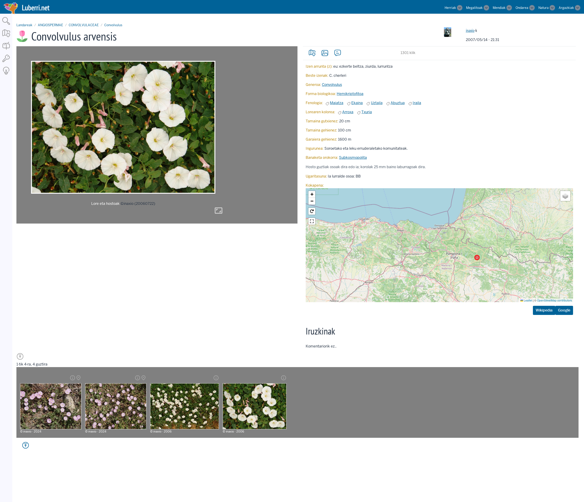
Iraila (417, 102)
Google (564, 310)
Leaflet (527, 300)
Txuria (366, 112)
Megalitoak (474, 8)
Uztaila (377, 102)
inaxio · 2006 (162, 431)
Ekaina (357, 102)
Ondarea (522, 8)
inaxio (470, 30)
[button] (311, 194)
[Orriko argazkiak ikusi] (324, 52)
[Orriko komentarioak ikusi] (337, 52)
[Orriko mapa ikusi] (312, 52)
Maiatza (336, 102)
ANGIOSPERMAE (50, 25)
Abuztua (398, 102)
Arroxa (347, 112)
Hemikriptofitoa (350, 93)
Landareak (24, 25)
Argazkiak (566, 8)
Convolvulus (113, 25)
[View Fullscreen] (311, 221)
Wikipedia (544, 310)
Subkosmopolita (353, 157)
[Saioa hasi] (6, 62)
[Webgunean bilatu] (6, 25)
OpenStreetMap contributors (554, 300)
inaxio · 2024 (32, 431)
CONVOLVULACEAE (84, 25)
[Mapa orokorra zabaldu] (6, 37)
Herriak (450, 8)
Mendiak (499, 8)
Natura (543, 8)
